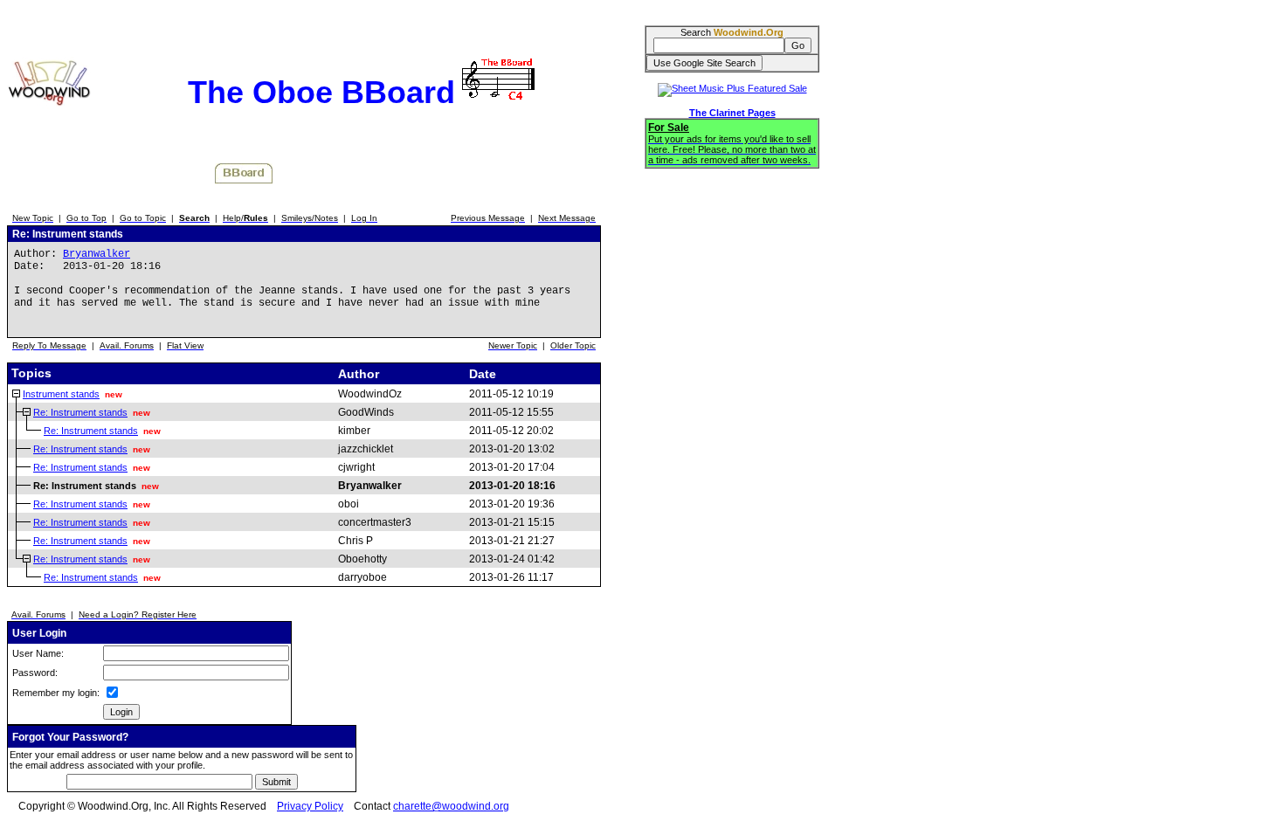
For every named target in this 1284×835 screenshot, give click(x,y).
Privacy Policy (310, 806)
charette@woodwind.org (451, 806)
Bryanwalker (96, 254)
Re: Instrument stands (80, 412)
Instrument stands (61, 394)
